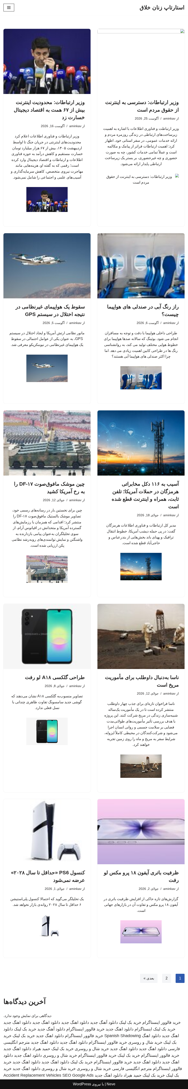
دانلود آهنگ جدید (104, 1022)
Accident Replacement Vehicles (32, 1075)
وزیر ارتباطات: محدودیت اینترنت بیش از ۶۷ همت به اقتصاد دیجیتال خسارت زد (49, 109)
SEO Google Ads (78, 1075)
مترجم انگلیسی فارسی (132, 1068)
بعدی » (149, 978)
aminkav (169, 118)
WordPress (82, 1084)
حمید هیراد (41, 1048)
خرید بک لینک (130, 1022)
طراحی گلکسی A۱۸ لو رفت (55, 677)
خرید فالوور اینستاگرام (161, 1022)
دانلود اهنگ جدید (75, 1022)
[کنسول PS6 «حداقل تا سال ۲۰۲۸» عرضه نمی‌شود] (47, 831)
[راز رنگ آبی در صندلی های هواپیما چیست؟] (141, 265)
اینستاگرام (143, 1029)
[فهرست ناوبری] (8, 7)
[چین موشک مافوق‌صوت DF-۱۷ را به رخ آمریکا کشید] (47, 443)
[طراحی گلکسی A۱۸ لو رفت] (47, 636)
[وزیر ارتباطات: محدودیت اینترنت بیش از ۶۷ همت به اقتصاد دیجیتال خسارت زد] (47, 61)
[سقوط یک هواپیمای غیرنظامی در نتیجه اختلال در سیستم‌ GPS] (47, 265)
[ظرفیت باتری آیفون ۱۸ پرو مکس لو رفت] (141, 831)
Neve (111, 1084)
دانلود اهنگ (151, 1035)
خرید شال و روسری (145, 1042)
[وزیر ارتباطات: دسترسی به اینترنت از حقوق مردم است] (141, 61)
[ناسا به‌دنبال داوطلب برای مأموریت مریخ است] (141, 636)
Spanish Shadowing (122, 1035)
